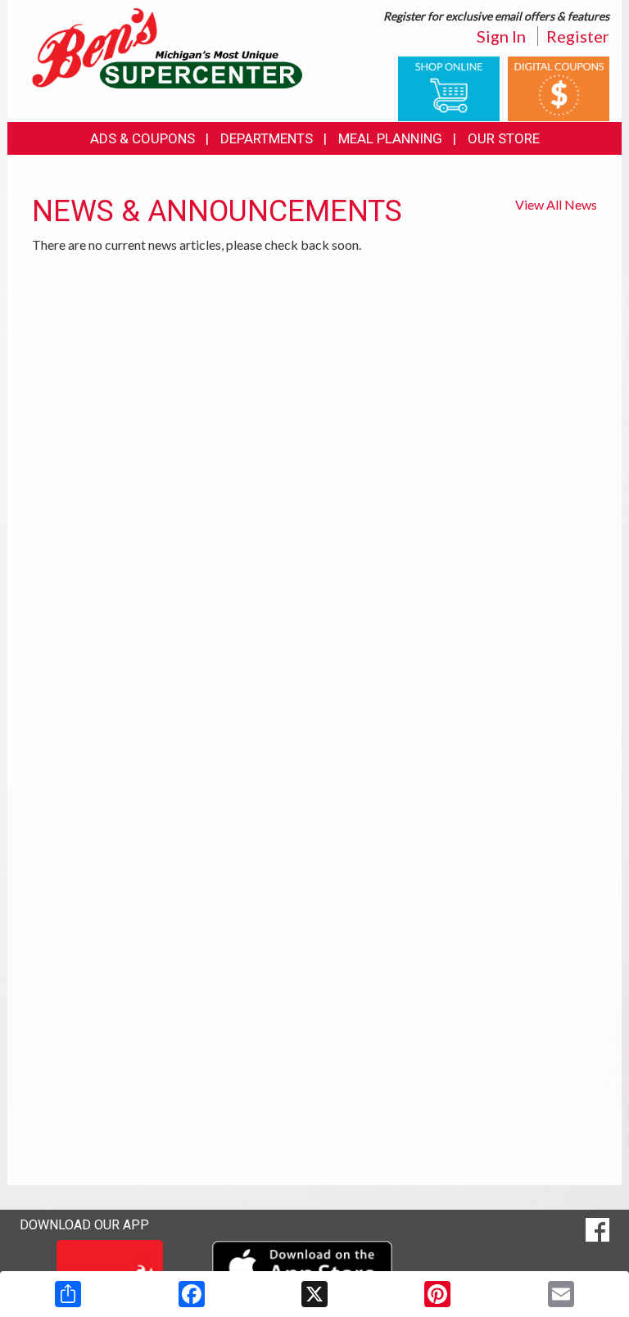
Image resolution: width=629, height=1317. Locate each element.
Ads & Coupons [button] (142, 138)
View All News (556, 204)
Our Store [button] (504, 138)
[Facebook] (191, 1294)
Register (577, 36)
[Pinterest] (437, 1294)
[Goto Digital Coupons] (558, 87)
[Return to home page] (167, 47)
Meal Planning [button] (390, 138)
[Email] (561, 1294)
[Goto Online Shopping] (449, 87)
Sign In (501, 36)
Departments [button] (266, 138)
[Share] (68, 1294)
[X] (314, 1294)
